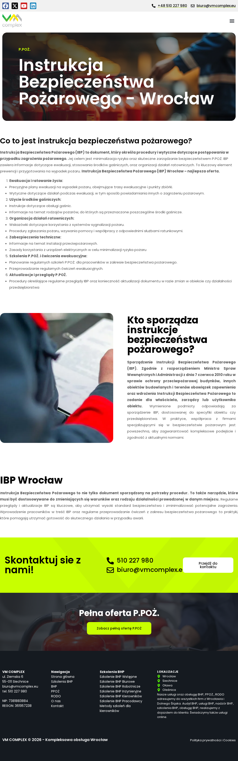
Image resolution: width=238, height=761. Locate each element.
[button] (232, 21)
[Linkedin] (33, 6)
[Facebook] (5, 6)
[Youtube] (24, 6)
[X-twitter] (15, 6)
